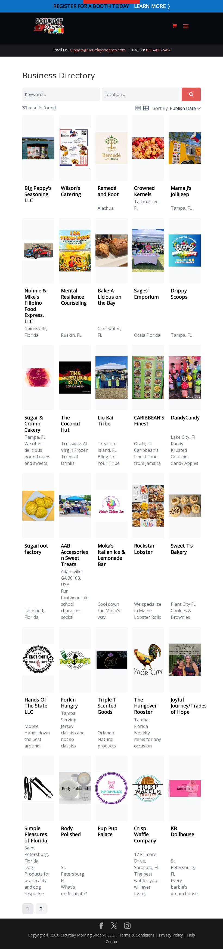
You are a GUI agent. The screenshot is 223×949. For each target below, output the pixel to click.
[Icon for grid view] (145, 108)
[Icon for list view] (138, 108)
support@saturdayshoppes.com (98, 49)
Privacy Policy (171, 935)
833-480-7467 (158, 49)
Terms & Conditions (136, 935)
